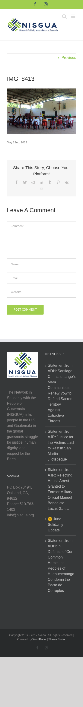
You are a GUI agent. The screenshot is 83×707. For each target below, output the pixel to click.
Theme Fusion (57, 639)
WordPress (39, 639)
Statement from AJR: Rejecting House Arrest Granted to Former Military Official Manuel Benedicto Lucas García (60, 489)
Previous (69, 58)
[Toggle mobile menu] (73, 16)
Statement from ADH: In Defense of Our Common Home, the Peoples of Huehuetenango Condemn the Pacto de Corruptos (61, 566)
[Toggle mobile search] (64, 16)
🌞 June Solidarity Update (55, 524)
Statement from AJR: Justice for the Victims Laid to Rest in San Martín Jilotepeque (61, 445)
